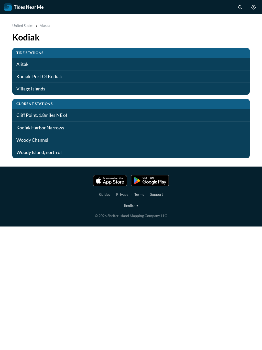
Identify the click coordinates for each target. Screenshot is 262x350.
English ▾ (131, 205)
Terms (139, 194)
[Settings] (253, 7)
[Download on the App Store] (110, 180)
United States (22, 25)
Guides (104, 194)
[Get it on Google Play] (150, 180)
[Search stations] (239, 7)
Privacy (122, 194)
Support (156, 194)
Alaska (45, 25)
